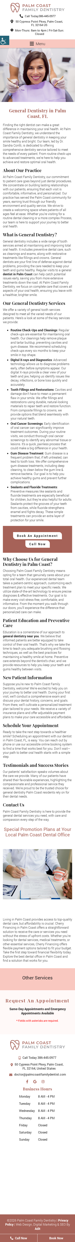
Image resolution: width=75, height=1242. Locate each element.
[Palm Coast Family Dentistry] (37, 7)
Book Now (56, 1238)
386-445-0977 (40, 16)
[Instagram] (44, 1081)
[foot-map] (37, 1174)
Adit (37, 1228)
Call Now (37, 544)
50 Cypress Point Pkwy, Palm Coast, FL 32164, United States (39, 1066)
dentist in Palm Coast (17, 274)
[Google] (35, 1081)
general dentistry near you (21, 636)
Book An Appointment (37, 536)
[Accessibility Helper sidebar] (4, 40)
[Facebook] (28, 1081)
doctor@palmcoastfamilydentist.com (40, 1074)
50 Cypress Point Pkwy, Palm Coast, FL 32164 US (39, 23)
